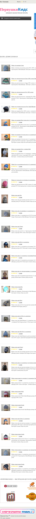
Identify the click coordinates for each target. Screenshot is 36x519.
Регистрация (5, 1)
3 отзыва (21, 420)
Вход (1, 1)
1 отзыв (20, 80)
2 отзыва (21, 333)
